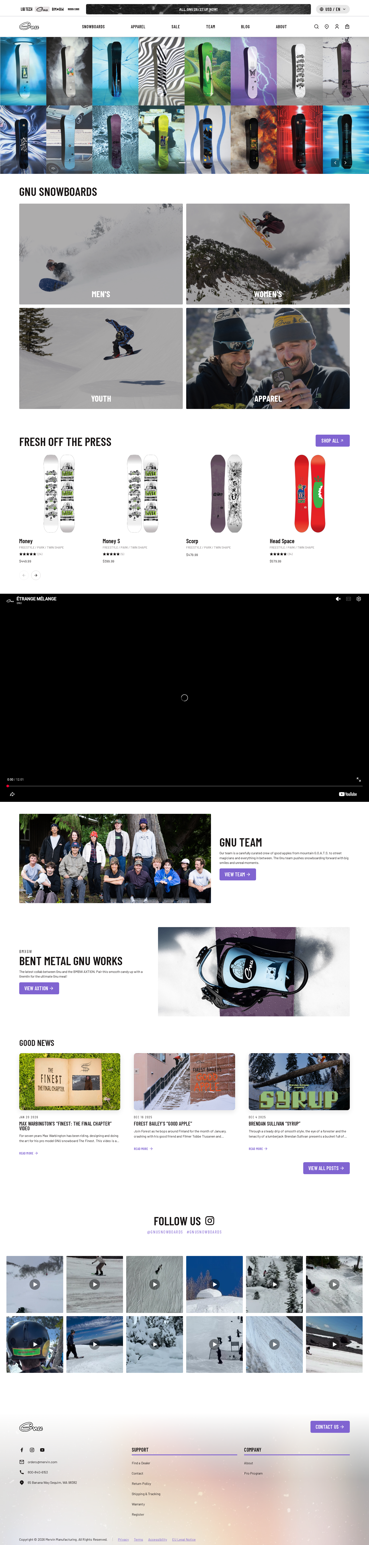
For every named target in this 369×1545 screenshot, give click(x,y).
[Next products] (36, 575)
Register (138, 1514)
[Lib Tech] (26, 9)
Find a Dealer (141, 1463)
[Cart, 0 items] (347, 26)
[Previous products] (24, 575)
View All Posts (323, 1168)
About (248, 1463)
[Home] (29, 26)
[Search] (316, 26)
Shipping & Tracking (146, 1494)
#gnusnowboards (204, 1232)
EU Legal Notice (184, 1539)
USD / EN (332, 9)
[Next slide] (345, 162)
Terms (138, 1539)
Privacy (123, 1539)
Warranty (138, 1504)
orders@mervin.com (42, 1462)
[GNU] (42, 9)
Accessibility (157, 1539)
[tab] (182, 162)
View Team (235, 874)
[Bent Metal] (57, 9)
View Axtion (36, 988)
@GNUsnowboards (165, 1232)
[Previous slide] (335, 162)
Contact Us (327, 1427)
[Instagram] (32, 1450)
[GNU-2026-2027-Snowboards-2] (184, 105)
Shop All (330, 440)
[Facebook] (21, 1450)
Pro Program (253, 1473)
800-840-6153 (38, 1472)
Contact (138, 1473)
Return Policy (141, 1483)
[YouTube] (42, 1450)
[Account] (337, 26)
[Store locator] (326, 26)
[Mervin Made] (73, 9)
